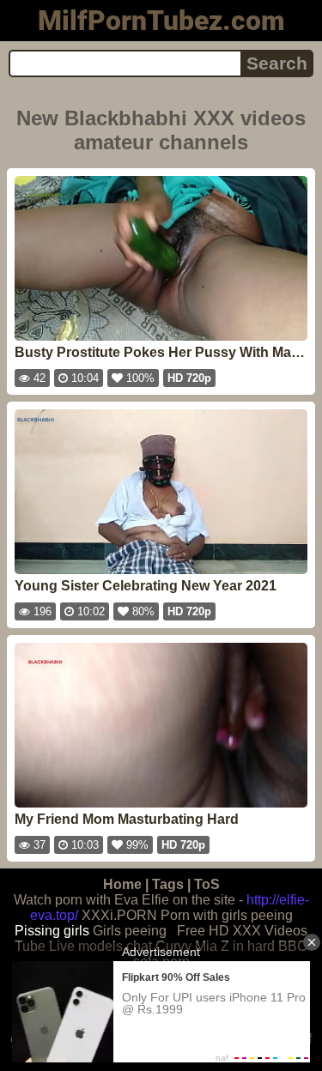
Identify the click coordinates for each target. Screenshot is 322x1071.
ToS (207, 884)
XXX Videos (270, 930)
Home (122, 884)
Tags (168, 884)
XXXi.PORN (119, 915)
